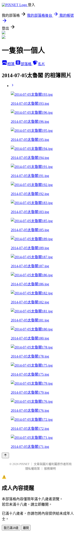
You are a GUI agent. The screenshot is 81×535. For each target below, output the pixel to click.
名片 (41, 64)
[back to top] (5, 455)
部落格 (26, 64)
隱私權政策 (32, 468)
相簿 (11, 64)
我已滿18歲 (11, 528)
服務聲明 (50, 468)
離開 (26, 528)
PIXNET (24, 464)
